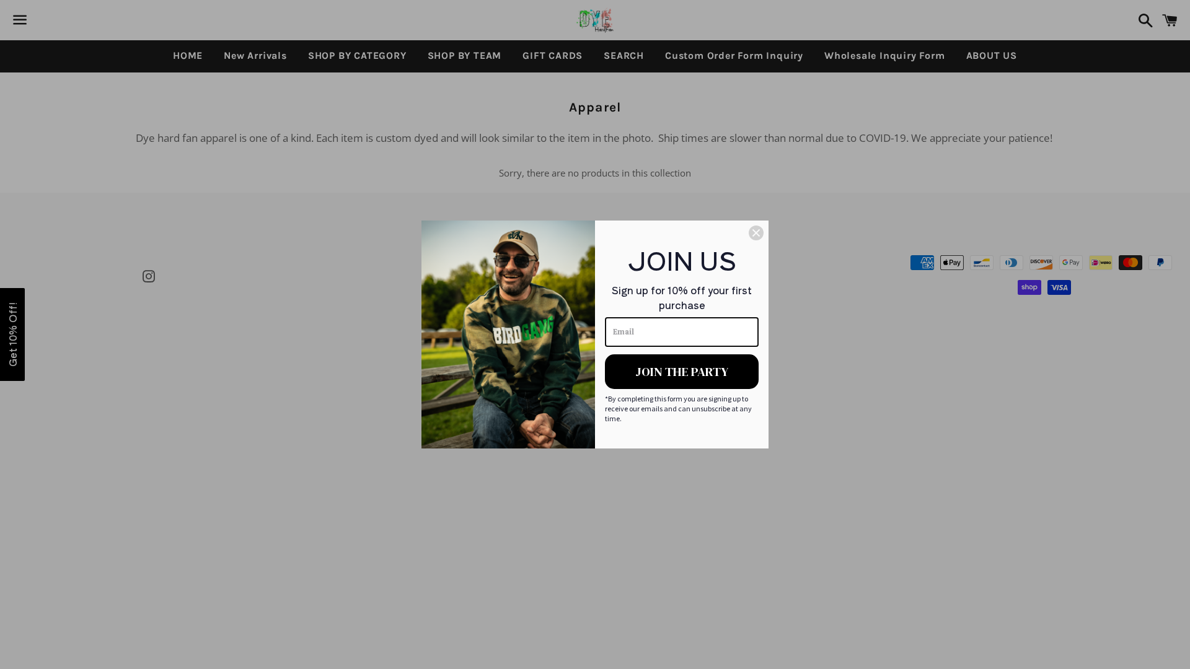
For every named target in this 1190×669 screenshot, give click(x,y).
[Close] (756, 232)
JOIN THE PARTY (681, 371)
